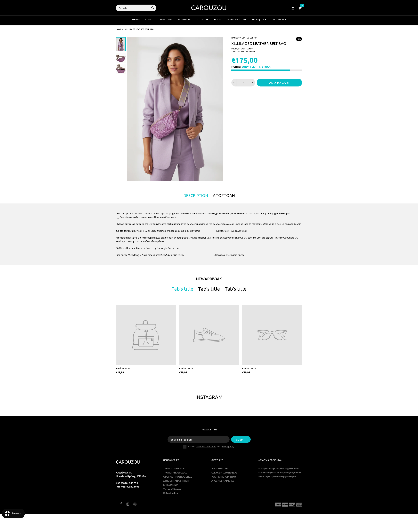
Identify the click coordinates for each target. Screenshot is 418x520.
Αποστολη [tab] (224, 195)
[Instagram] (127, 504)
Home (118, 29)
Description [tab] (195, 195)
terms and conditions (206, 446)
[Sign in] (293, 8)
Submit (241, 439)
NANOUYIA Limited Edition (244, 37)
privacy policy (227, 446)
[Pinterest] (135, 504)
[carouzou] (209, 7)
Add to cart (279, 82)
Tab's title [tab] (182, 289)
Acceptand (211, 446)
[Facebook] (121, 504)
